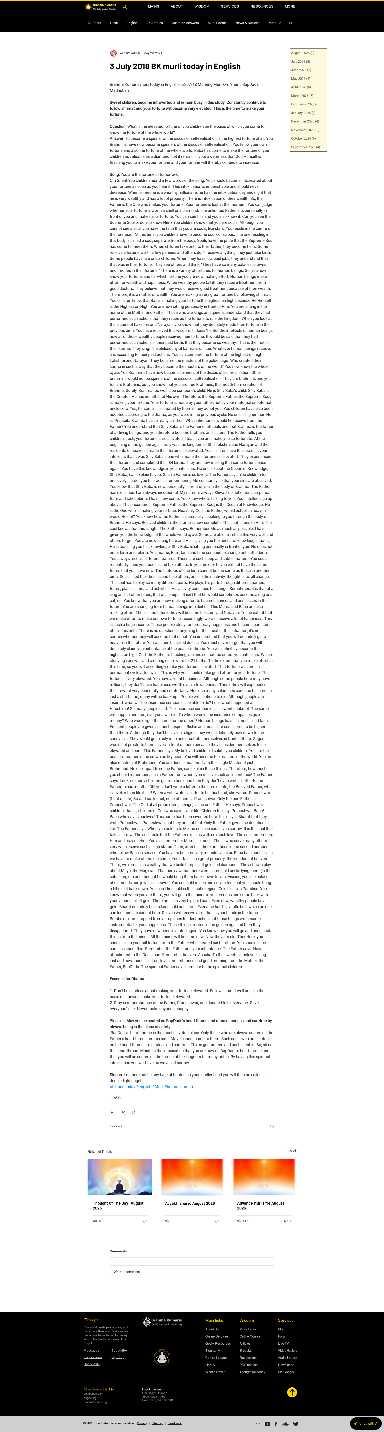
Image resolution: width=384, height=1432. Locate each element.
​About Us (212, 1329)
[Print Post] (134, 1112)
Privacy (142, 1423)
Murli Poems (217, 23)
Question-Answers (185, 23)
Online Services (216, 1336)
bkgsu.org (90, 1398)
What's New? (215, 1372)
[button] (153, 6)
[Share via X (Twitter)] (123, 1112)
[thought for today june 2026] (120, 1177)
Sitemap (157, 1423)
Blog (281, 1329)
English (132, 23)
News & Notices (248, 23)
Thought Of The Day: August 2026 (118, 1205)
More (272, 23)
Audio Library (287, 1358)
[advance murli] (264, 1177)
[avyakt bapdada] (192, 1177)
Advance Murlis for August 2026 (260, 1205)
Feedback (175, 1423)
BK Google (286, 1372)
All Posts (94, 23)
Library (210, 1365)
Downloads (286, 1365)
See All (292, 1151)
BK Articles (154, 23)
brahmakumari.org (95, 1402)
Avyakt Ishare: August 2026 (190, 1203)
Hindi (114, 23)
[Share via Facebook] (112, 1112)
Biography (212, 1350)
